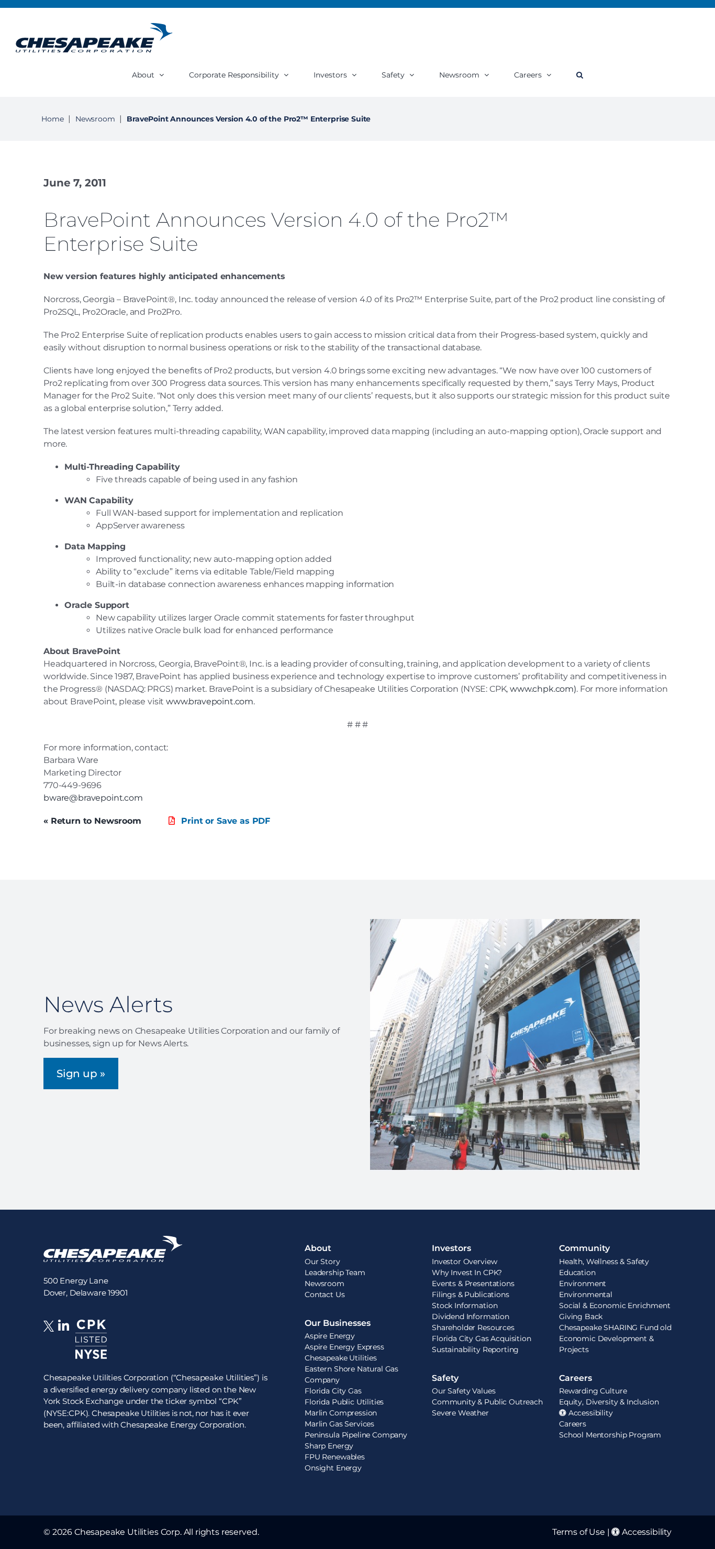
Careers (575, 1378)
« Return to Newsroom (92, 821)
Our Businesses (338, 1323)
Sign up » (81, 1073)
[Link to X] (50, 1346)
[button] (579, 74)
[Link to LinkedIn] (63, 1346)
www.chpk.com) (543, 689)
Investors (451, 1248)
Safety (445, 1378)
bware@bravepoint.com (93, 798)
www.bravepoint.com (209, 701)
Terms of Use (578, 1532)
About (318, 1248)
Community (584, 1248)
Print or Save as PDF (224, 821)
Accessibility (646, 1532)
